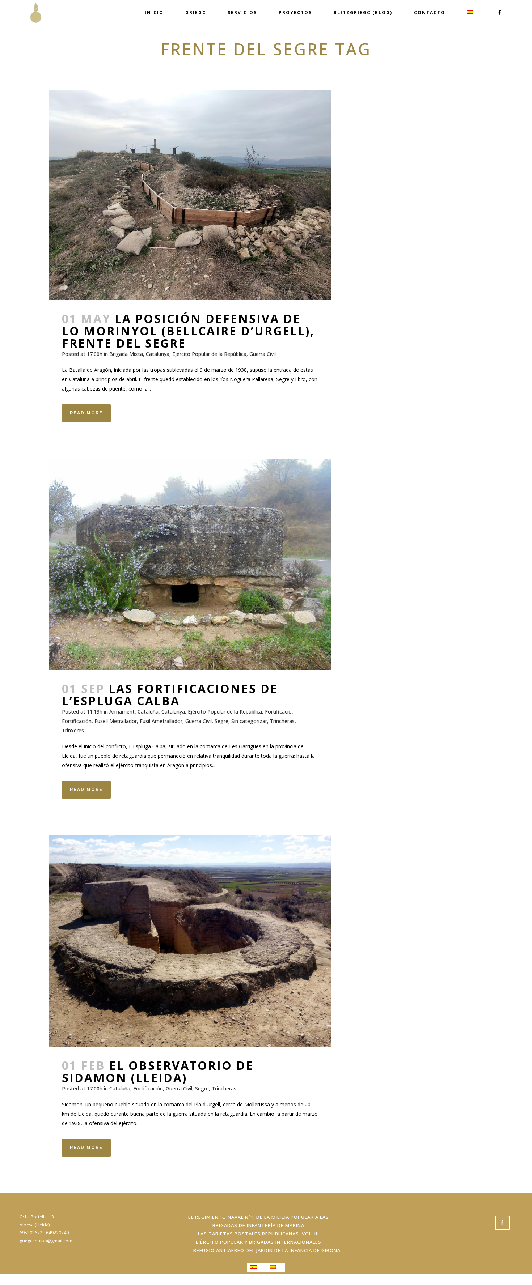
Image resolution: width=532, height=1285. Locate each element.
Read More (86, 413)
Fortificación (77, 721)
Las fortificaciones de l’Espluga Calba (170, 695)
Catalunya (157, 353)
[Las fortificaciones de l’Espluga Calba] (190, 564)
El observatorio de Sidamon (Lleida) (158, 1071)
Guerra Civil (262, 353)
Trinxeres (73, 730)
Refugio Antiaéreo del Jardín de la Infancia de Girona (267, 1250)
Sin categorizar (249, 721)
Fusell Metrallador (115, 721)
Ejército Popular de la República (209, 353)
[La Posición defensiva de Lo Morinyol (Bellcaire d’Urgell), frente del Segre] (190, 195)
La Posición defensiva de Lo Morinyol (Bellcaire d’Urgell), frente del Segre (188, 331)
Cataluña (148, 711)
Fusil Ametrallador (161, 721)
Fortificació (278, 711)
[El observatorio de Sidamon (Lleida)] (190, 941)
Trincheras (282, 721)
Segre (221, 721)
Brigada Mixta (126, 353)
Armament (122, 711)
